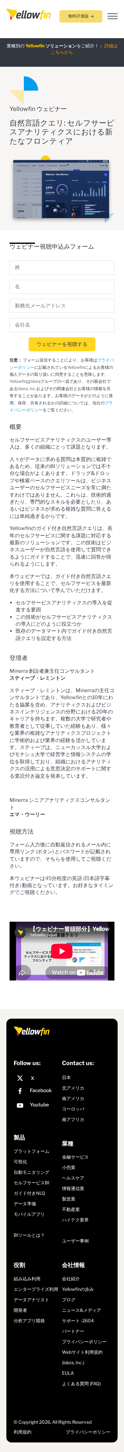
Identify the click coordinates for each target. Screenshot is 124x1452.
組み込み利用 (27, 1278)
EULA (68, 1373)
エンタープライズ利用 (36, 1289)
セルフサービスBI (31, 1182)
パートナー (73, 1331)
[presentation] (28, 14)
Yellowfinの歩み (78, 1289)
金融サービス (75, 1157)
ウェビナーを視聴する (62, 344)
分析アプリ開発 (29, 1320)
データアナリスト (31, 1299)
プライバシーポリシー (84, 1341)
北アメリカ (73, 1088)
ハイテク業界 (75, 1219)
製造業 (68, 1198)
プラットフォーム (31, 1151)
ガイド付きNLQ (29, 1193)
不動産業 (71, 1209)
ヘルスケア (73, 1177)
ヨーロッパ (73, 1108)
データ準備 (25, 1203)
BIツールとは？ (29, 1235)
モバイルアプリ (29, 1214)
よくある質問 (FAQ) (81, 1383)
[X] (36, 1078)
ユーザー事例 (75, 1240)
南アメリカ (73, 1098)
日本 (66, 1077)
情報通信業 (73, 1188)
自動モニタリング (31, 1172)
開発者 (20, 1310)
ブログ (68, 1299)
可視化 (20, 1161)
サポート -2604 (78, 1320)
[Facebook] (36, 1092)
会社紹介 (71, 1278)
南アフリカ (73, 1119)
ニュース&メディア (81, 1310)
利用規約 (22, 1432)
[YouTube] (36, 1106)
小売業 (68, 1167)
